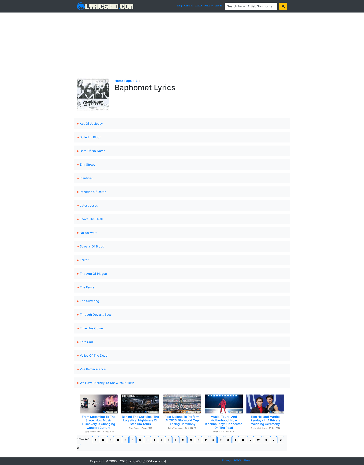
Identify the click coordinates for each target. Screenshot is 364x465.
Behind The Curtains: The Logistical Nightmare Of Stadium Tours (140, 420)
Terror (84, 260)
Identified (86, 178)
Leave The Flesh (91, 219)
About (218, 5)
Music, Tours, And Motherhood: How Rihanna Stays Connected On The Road (223, 422)
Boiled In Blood (90, 137)
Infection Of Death (93, 192)
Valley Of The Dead (93, 355)
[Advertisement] (182, 40)
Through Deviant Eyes (95, 314)
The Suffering (89, 301)
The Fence (87, 287)
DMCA (198, 5)
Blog (179, 5)
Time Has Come (91, 328)
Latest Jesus (89, 205)
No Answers (88, 233)
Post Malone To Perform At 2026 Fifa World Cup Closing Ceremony (182, 420)
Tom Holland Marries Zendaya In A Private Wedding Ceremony (265, 420)
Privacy (208, 5)
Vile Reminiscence (93, 369)
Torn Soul (86, 342)
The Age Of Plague (93, 274)
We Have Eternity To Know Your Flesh (107, 383)
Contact (188, 5)
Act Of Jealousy (91, 123)
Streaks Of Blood (92, 246)
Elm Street (87, 164)
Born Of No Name (92, 151)
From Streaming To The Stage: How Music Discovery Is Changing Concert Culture (98, 422)
